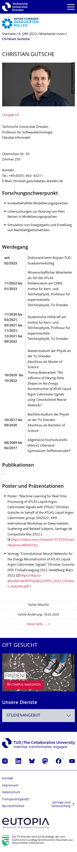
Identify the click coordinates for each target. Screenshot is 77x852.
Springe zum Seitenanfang (61, 804)
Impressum (10, 785)
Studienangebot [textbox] (23, 715)
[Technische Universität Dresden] (15, 7)
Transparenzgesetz (15, 799)
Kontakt (7, 778)
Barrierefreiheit (13, 806)
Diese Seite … (36, 624)
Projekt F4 (11, 115)
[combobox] (38, 715)
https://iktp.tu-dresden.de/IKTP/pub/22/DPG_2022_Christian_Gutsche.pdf (40, 581)
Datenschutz (11, 792)
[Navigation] (71, 7)
